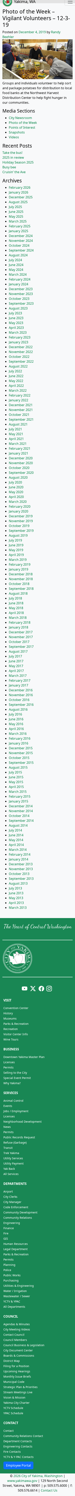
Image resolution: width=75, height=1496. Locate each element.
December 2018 (21, 574)
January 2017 (18, 685)
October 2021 (19, 414)
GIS (5, 1238)
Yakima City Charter (16, 1403)
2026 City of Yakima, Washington (38, 1476)
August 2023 (18, 308)
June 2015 (16, 777)
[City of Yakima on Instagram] (49, 988)
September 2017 (21, 646)
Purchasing (11, 1280)
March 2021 (18, 443)
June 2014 (16, 835)
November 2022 (21, 352)
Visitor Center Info (15, 1034)
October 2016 (19, 700)
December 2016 (21, 690)
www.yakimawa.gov (22, 1480)
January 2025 (18, 231)
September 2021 (21, 419)
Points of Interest (22, 127)
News (7, 1127)
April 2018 (16, 613)
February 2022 (19, 395)
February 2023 (19, 337)
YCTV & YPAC (11, 1301)
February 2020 (19, 506)
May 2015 (16, 782)
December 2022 (21, 347)
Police (7, 1270)
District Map (11, 1361)
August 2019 (18, 535)
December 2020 (21, 458)
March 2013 (18, 907)
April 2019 (16, 555)
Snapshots (17, 132)
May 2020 (16, 492)
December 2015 (21, 748)
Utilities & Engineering (18, 1286)
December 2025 (21, 197)
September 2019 (21, 530)
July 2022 (15, 371)
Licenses (9, 1062)
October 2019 (19, 526)
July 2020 (15, 482)
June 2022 (16, 376)
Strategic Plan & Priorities (20, 1387)
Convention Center (15, 1008)
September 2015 (21, 762)
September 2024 (21, 250)
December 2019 (21, 516)
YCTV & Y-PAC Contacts (18, 1457)
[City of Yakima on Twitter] (33, 988)
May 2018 (16, 608)
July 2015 (15, 772)
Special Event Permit (17, 1078)
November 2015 (21, 753)
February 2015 (19, 796)
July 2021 (15, 429)
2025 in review (13, 157)
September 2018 (21, 588)
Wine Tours (10, 1039)
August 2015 (18, 767)
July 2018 (15, 598)
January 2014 (18, 859)
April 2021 (16, 439)
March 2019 (18, 559)
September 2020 (21, 472)
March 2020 (18, 501)
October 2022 (19, 356)
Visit (7, 1000)
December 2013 (21, 864)
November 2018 (21, 579)
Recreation (10, 1029)
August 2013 (18, 883)
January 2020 (18, 511)
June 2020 (16, 487)
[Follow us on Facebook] (41, 988)
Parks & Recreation (16, 1024)
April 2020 (16, 497)
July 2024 (15, 260)
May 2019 (16, 550)
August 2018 (18, 593)
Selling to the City (15, 1073)
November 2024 (21, 240)
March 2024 (18, 274)
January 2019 (18, 569)
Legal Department (15, 1249)
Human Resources (15, 1244)
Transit (8, 1148)
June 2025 (16, 211)
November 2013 (21, 869)
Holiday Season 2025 (18, 162)
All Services (11, 1174)
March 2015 (18, 791)
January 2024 (18, 284)
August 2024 (18, 255)
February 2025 (19, 226)
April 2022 (16, 385)
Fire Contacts (12, 1452)
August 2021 (18, 424)
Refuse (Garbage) (15, 1142)
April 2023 (16, 327)
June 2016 (16, 719)
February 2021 (19, 448)
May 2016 (16, 724)
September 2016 (21, 704)
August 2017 (18, 651)
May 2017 (16, 666)
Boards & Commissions (18, 1355)
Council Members (15, 1340)
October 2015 (19, 758)
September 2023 (21, 303)
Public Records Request (19, 1137)
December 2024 (21, 236)
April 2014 (16, 845)
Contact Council (13, 1335)
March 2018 (18, 617)
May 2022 (16, 381)
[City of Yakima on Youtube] (24, 988)
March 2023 (18, 332)
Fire (5, 1233)
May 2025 (16, 216)
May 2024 (16, 269)
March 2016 (18, 733)
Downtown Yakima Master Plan (24, 1057)
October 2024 (19, 245)
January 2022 (18, 400)
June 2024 (16, 265)
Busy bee (9, 167)
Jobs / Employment (15, 1111)
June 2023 (16, 318)
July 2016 (15, 714)
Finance (8, 1228)
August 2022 (18, 366)
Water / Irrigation (15, 1291)
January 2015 (18, 801)
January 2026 (18, 192)
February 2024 (19, 279)
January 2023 (18, 342)
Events (7, 1106)
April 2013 (16, 903)
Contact (10, 1423)
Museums (10, 1018)
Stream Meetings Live (17, 1392)
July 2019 (15, 540)
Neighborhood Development (22, 1121)
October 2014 (19, 816)
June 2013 (16, 893)
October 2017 (19, 642)
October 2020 (19, 468)
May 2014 (16, 840)
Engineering (11, 1223)
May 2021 (16, 434)
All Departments (14, 1307)
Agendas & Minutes (16, 1324)
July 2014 (15, 830)
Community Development (20, 1212)
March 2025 (18, 221)
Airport (8, 1191)
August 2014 (18, 825)
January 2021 (18, 453)
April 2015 (16, 787)
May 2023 (16, 323)
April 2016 (16, 729)
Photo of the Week (23, 122)
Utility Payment (13, 1163)
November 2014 (21, 811)
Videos (14, 137)
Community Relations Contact (23, 1436)
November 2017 (21, 637)
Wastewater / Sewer (16, 1296)
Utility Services (13, 1158)
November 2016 (21, 695)
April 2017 (16, 671)
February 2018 (19, 622)
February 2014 (19, 854)
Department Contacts (17, 1441)
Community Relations (17, 1218)
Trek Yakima (11, 1153)
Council (10, 1316)
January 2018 (18, 627)
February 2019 (19, 564)
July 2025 (15, 207)
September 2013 (21, 878)
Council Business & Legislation (23, 1345)
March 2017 (18, 675)
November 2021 (21, 410)
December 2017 (21, 632)
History (8, 1013)
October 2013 (19, 874)
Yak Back (9, 1169)
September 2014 (21, 820)
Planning (9, 1265)
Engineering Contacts (17, 1446)
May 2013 (16, 898)
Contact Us (49, 1490)
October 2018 (19, 584)
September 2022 (21, 361)
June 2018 (16, 603)
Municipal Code (13, 1382)
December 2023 (21, 289)
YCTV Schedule (13, 1408)
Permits (8, 1067)
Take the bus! (12, 152)
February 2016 (19, 738)
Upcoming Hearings (16, 1371)
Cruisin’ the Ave (14, 172)
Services (10, 1093)
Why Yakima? (12, 1083)
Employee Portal (18, 1465)
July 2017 (15, 656)
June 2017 (16, 661)
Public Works (12, 1275)
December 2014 (21, 806)
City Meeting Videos (16, 1329)
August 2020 (18, 477)
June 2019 (16, 545)
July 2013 (15, 888)
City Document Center (18, 1350)
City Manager (12, 1202)
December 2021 (21, 405)
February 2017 (19, 680)
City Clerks (10, 1197)
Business (11, 1049)
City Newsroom (20, 118)
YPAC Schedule (13, 1413)
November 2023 (21, 294)
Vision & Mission (14, 1397)
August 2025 (18, 202)
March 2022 (18, 390)
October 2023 (19, 298)
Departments (15, 1183)
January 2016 (18, 743)
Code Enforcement (15, 1207)
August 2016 (18, 709)
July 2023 (15, 313)
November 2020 (21, 463)
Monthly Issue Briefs (17, 1376)
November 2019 (21, 521)
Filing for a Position (16, 1366)
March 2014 (18, 849)
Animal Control (13, 1101)
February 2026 (19, 187)
